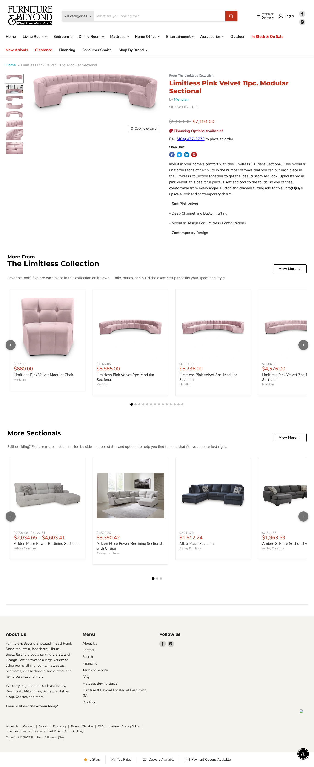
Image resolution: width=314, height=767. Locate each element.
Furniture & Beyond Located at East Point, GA (36, 731)
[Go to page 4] (143, 404)
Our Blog (89, 702)
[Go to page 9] (163, 404)
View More (287, 268)
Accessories (211, 36)
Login (289, 16)
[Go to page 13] (178, 404)
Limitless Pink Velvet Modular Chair (43, 374)
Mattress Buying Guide (100, 683)
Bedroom (61, 36)
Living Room (34, 36)
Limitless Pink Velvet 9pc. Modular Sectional (125, 377)
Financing (67, 49)
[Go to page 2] (135, 404)
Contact (88, 650)
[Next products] (303, 345)
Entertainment (178, 36)
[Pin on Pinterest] (194, 154)
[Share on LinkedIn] (186, 154)
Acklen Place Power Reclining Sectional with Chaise (129, 546)
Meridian (181, 99)
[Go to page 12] (175, 404)
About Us (90, 643)
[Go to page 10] (167, 404)
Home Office (146, 36)
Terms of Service (95, 670)
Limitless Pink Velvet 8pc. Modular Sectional (208, 377)
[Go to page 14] (182, 404)
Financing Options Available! (198, 131)
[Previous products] (11, 345)
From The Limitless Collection (191, 76)
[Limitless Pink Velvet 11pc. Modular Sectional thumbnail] (14, 78)
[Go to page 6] (151, 404)
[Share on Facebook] (172, 154)
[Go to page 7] (155, 404)
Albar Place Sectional (197, 543)
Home (11, 36)
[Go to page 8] (159, 404)
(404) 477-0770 (191, 139)
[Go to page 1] (131, 404)
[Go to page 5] (147, 404)
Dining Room (90, 36)
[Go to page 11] (171, 404)
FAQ (86, 676)
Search (88, 656)
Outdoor (237, 36)
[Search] (231, 16)
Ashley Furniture (25, 548)
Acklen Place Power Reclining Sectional (47, 543)
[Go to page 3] (139, 404)
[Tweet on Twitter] (179, 154)
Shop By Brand (132, 49)
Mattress (118, 36)
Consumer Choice (97, 49)
